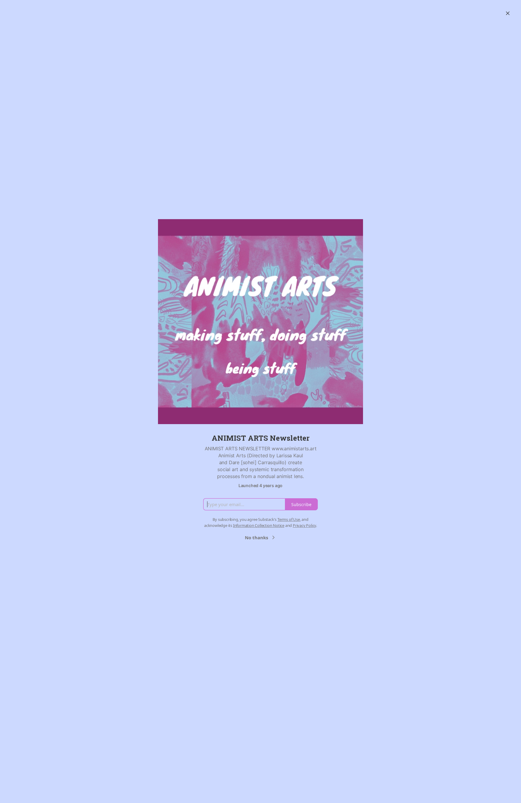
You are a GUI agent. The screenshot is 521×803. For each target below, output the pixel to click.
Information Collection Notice (258, 525)
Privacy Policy (304, 525)
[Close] (508, 13)
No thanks (256, 537)
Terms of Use (288, 519)
